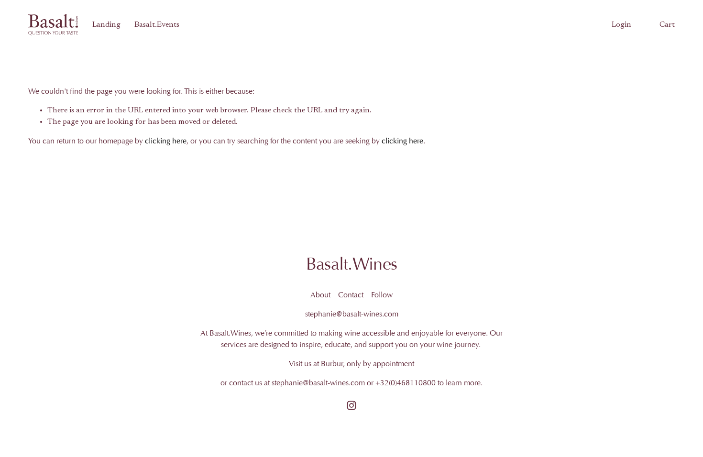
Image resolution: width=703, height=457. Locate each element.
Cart (667, 25)
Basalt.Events (156, 25)
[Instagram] (351, 405)
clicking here (166, 140)
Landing (106, 25)
